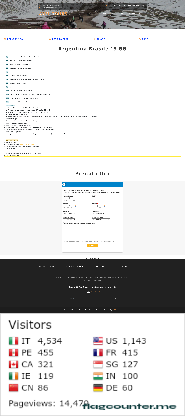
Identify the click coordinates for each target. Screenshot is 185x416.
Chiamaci (132, 14)
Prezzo (142, 14)
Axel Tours (53, 13)
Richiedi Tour (108, 14)
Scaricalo (120, 14)
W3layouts (117, 310)
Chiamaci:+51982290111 (52, 5)
